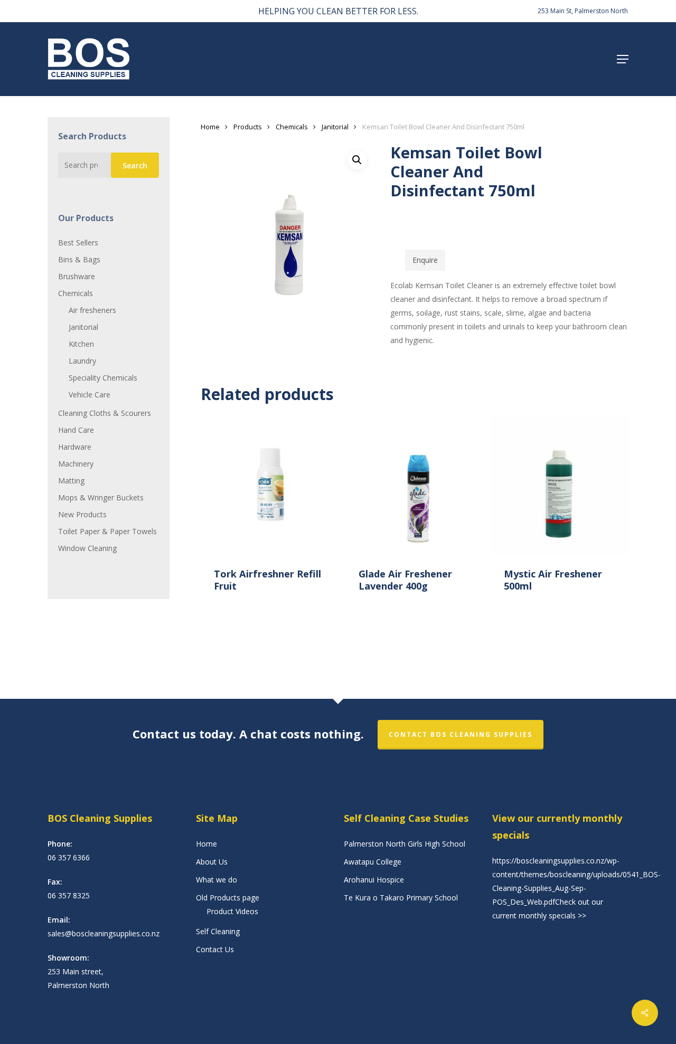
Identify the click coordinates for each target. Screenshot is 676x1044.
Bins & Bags (79, 259)
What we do (216, 880)
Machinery (75, 464)
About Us (212, 862)
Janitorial (83, 327)
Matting (71, 481)
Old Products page (227, 898)
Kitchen (81, 344)
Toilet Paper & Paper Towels (107, 531)
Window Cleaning (87, 548)
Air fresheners (92, 310)
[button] (622, 59)
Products (247, 126)
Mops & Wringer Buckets (101, 497)
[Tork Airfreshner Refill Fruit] (270, 485)
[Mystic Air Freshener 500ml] (560, 485)
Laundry (82, 361)
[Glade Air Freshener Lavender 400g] (415, 485)
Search (135, 165)
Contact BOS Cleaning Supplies (460, 734)
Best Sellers (78, 243)
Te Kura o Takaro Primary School (401, 898)
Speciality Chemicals (103, 378)
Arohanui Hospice (374, 880)
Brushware (76, 276)
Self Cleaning (218, 931)
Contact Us (215, 949)
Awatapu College (372, 862)
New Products (82, 514)
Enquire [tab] (425, 260)
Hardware (74, 447)
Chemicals (75, 293)
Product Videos (232, 911)
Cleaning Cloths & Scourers (104, 413)
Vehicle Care (89, 395)
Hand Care (76, 430)
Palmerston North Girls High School (404, 844)
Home (210, 126)
